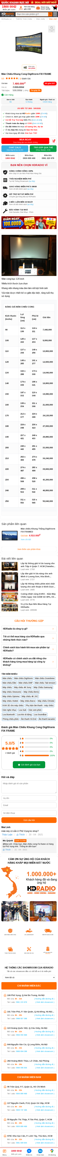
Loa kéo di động (24, 714)
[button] (27, 8)
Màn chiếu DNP (26, 683)
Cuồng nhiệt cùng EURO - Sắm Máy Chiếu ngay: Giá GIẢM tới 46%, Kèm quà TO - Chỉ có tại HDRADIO (38, 595)
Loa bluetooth (9, 714)
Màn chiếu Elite (9, 683)
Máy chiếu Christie (46, 701)
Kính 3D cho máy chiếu (13, 705)
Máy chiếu (7, 687)
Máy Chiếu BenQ (31, 692)
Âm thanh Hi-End (28, 719)
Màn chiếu (7, 678)
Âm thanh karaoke (47, 719)
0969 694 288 (21, 1051)
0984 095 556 (21, 1068)
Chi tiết (44, 114)
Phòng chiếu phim (11, 719)
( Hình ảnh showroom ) (44, 1002)
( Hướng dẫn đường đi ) (44, 999)
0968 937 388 (21, 1018)
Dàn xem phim (35, 710)
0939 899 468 (21, 1126)
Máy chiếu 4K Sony (22, 687)
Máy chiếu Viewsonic (12, 692)
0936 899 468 (21, 1094)
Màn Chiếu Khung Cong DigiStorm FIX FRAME (26, 74)
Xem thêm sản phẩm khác (29, 549)
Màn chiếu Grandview (44, 678)
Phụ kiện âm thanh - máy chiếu (39, 705)
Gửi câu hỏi (29, 820)
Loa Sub (22, 710)
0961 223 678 (21, 1002)
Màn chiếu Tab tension (45, 683)
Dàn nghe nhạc (9, 710)
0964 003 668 (21, 1035)
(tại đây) (32, 181)
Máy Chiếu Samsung (43, 687)
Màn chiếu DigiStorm (23, 678)
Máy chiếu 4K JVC (30, 696)
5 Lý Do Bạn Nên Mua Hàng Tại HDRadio (36, 605)
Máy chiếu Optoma (11, 696)
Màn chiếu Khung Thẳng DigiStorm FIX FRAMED (38, 530)
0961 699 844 (21, 1143)
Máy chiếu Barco (28, 701)
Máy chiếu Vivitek (10, 701)
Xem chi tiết (36, 120)
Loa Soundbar (40, 714)
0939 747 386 (21, 1110)
